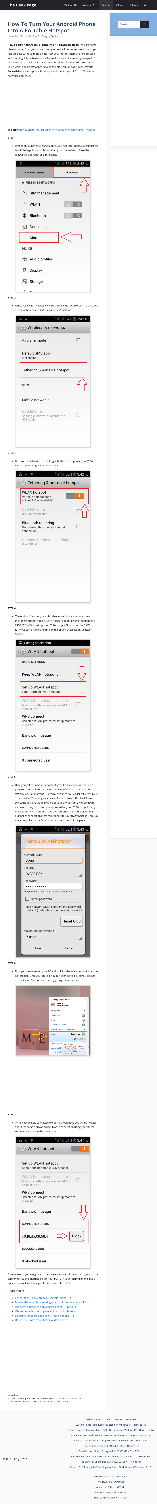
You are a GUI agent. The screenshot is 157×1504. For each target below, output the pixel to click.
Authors (134, 4)
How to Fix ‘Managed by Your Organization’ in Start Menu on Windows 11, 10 (110, 1467)
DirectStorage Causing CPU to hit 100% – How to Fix (111, 1445)
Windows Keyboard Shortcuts (110, 1492)
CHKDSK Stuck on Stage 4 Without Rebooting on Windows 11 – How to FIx (110, 1456)
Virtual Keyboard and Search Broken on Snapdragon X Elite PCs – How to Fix (111, 1435)
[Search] (144, 24)
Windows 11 (89, 4)
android (15, 1395)
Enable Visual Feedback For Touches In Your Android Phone (40, 1401)
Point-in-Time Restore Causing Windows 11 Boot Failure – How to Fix (110, 1440)
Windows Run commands (111, 1481)
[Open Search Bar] (145, 5)
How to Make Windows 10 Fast (110, 1497)
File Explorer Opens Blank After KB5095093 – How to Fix (111, 1461)
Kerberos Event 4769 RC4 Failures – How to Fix (110, 1419)
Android (106, 4)
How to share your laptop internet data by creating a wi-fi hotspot (57, 129)
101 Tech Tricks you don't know (110, 1476)
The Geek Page (22, 5)
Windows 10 (70, 4)
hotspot (48, 71)
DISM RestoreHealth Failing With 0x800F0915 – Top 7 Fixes (110, 1451)
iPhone (119, 4)
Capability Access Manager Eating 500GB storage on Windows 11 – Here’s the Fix (110, 1429)
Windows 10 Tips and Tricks (111, 1486)
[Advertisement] (53, 103)
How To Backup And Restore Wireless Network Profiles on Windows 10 (46, 1398)
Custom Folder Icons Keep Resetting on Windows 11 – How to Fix (111, 1424)
